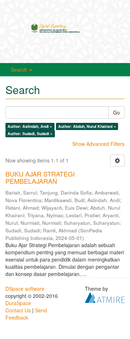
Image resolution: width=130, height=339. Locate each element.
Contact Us (18, 310)
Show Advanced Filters (98, 143)
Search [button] (20, 69)
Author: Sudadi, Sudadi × (30, 133)
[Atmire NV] (105, 296)
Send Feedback (26, 314)
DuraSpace (18, 303)
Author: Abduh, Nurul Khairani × (87, 126)
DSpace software (24, 288)
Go (116, 112)
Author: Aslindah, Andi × (30, 126)
